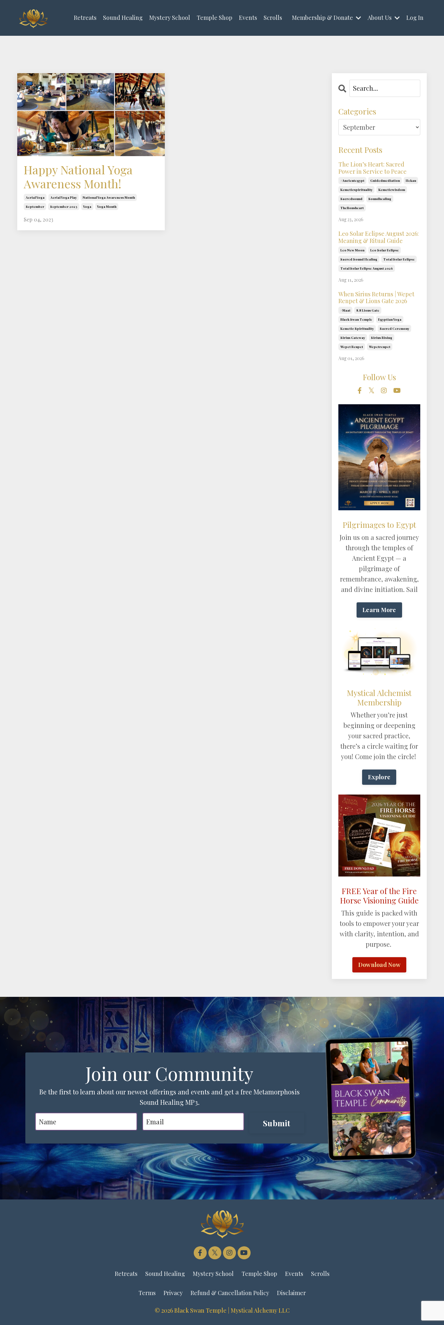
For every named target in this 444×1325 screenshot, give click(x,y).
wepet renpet (351, 346)
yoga (87, 206)
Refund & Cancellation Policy (229, 1293)
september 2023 (63, 206)
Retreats (85, 17)
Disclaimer (291, 1293)
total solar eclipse (399, 259)
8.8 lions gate (367, 310)
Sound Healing (123, 17)
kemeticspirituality (356, 189)
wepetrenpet (379, 346)
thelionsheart (352, 208)
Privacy (173, 1293)
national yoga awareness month (109, 197)
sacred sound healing (358, 259)
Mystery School (169, 17)
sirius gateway (352, 337)
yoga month (106, 206)
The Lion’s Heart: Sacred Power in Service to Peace (372, 168)
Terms (147, 1293)
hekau (411, 180)
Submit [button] (277, 1123)
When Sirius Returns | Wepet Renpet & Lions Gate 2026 (376, 298)
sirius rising (381, 337)
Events (248, 17)
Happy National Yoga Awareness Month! (78, 177)
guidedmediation (385, 180)
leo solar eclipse (384, 250)
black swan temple (356, 319)
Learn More (379, 610)
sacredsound (351, 198)
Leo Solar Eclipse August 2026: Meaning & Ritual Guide (378, 237)
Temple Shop (214, 17)
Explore (379, 777)
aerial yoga (35, 197)
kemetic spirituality (357, 328)
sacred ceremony (394, 328)
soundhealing (379, 198)
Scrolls (273, 17)
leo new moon (352, 250)
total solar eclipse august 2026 (366, 268)
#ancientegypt (352, 180)
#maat (345, 310)
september (35, 206)
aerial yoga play (63, 197)
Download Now (379, 965)
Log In (415, 17)
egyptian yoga (389, 319)
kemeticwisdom (391, 189)
